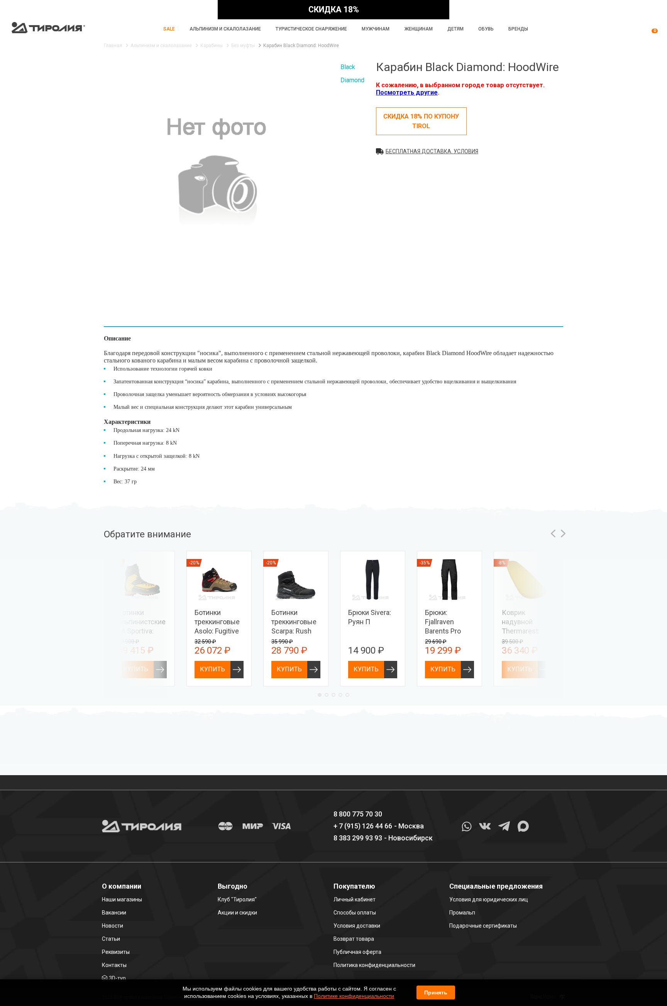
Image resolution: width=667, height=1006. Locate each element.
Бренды (518, 29)
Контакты (114, 965)
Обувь (486, 29)
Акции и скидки (237, 912)
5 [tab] (347, 695)
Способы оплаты (355, 912)
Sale (169, 29)
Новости (112, 926)
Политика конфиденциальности (374, 965)
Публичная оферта (357, 952)
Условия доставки (357, 926)
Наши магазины (122, 899)
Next (563, 534)
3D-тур (117, 978)
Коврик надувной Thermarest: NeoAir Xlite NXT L (521, 631)
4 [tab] (340, 695)
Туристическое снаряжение (311, 29)
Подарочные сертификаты (483, 926)
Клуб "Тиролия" (237, 899)
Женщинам (419, 29)
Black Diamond (352, 73)
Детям (455, 29)
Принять (435, 992)
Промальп (462, 912)
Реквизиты (116, 952)
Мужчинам (375, 29)
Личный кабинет (355, 899)
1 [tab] (320, 695)
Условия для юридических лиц (488, 899)
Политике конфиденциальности (354, 996)
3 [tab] (333, 695)
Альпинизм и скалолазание (225, 29)
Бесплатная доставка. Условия (432, 151)
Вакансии (114, 912)
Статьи (111, 939)
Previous (553, 534)
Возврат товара (354, 939)
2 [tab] (326, 695)
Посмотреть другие (407, 92)
